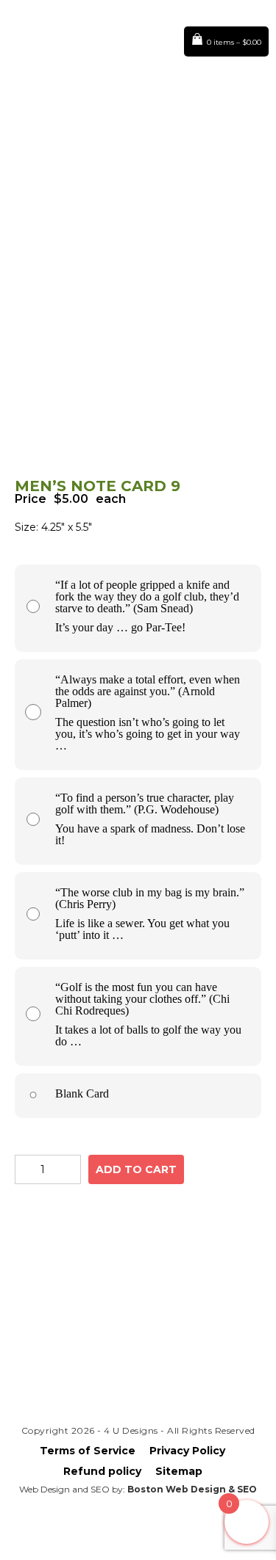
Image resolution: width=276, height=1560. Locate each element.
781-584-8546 (138, 1368)
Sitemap (178, 1471)
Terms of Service (87, 1450)
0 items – (234, 42)
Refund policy (102, 1471)
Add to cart (136, 1169)
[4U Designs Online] (137, 72)
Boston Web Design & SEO (192, 1489)
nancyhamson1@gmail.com (138, 1342)
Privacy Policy (187, 1450)
